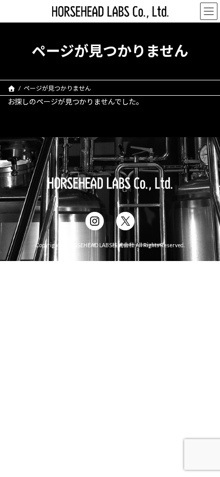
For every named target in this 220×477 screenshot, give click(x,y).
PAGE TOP (204, 452)
